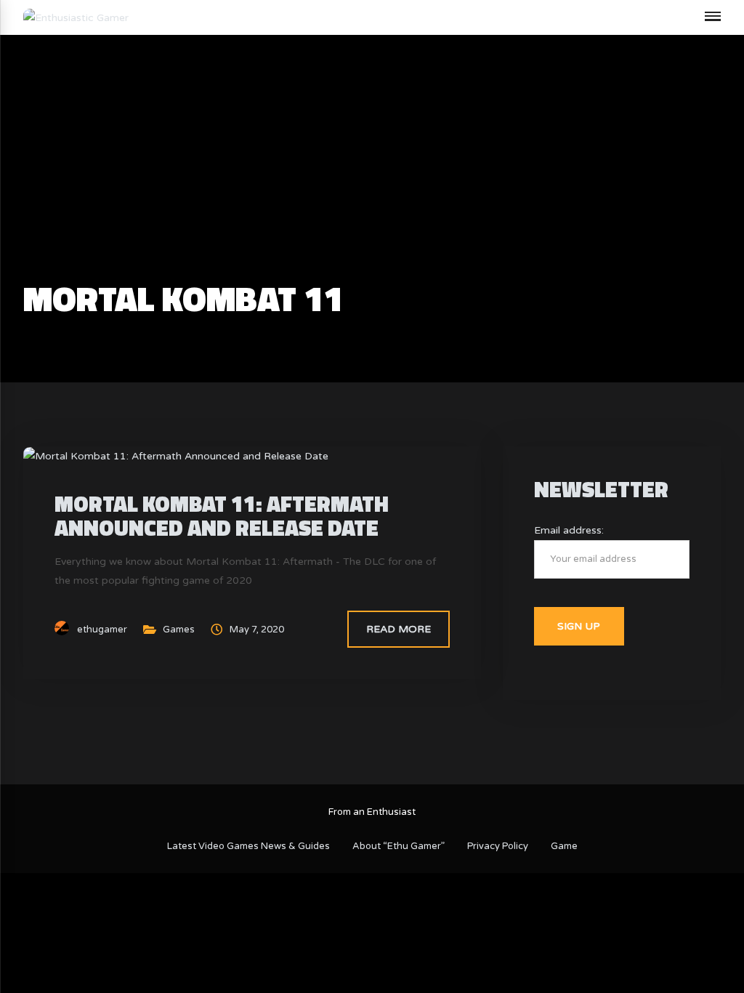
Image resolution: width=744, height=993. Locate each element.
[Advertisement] (372, 171)
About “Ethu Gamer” (398, 846)
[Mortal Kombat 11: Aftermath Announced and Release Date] (175, 455)
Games (179, 629)
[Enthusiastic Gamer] (76, 17)
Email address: (569, 530)
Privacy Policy (497, 846)
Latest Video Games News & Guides (248, 846)
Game (564, 846)
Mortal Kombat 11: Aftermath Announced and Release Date (221, 515)
